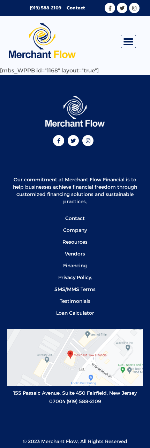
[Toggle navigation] (128, 41)
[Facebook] (110, 8)
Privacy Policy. (75, 277)
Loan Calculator (75, 313)
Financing (75, 265)
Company (75, 230)
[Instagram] (134, 8)
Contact (76, 7)
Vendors (75, 253)
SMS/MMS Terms (75, 289)
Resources (75, 241)
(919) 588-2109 (45, 7)
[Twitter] (122, 8)
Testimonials (75, 301)
